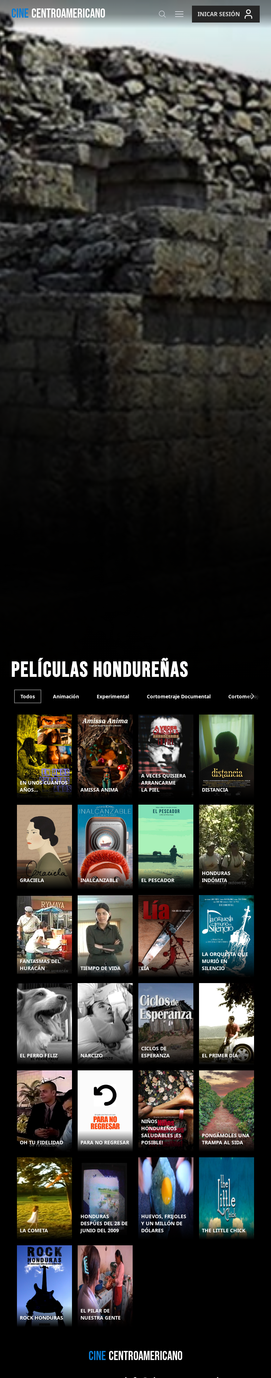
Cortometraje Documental (179, 696)
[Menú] (179, 14)
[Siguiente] (253, 696)
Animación (66, 696)
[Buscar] (162, 14)
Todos (27, 696)
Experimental (113, 696)
